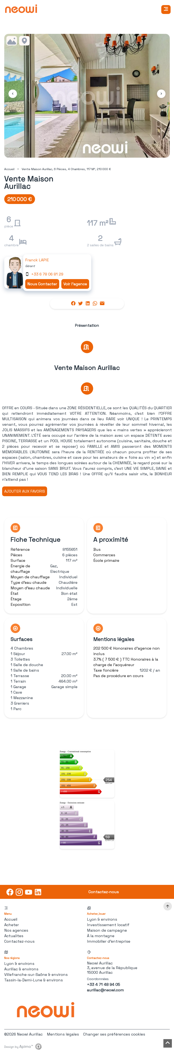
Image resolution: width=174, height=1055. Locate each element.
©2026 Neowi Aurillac (23, 1034)
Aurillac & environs (21, 969)
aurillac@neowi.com (105, 990)
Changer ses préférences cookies (114, 1034)
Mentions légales (63, 1034)
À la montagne (100, 935)
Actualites (13, 935)
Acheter (11, 924)
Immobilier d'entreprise (108, 941)
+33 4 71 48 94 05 (103, 984)
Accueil (9, 169)
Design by (18, 1046)
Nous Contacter (42, 283)
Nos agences (16, 930)
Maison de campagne (107, 930)
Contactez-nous (19, 941)
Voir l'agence (75, 283)
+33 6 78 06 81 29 (47, 274)
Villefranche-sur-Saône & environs (36, 974)
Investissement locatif (108, 924)
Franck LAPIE (37, 260)
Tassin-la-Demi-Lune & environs (33, 980)
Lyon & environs (102, 919)
